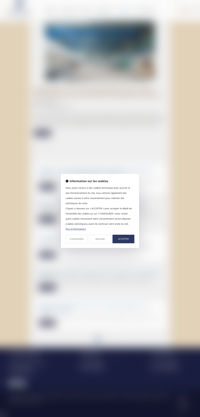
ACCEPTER (123, 238)
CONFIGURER (76, 239)
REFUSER (100, 239)
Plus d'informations (76, 229)
